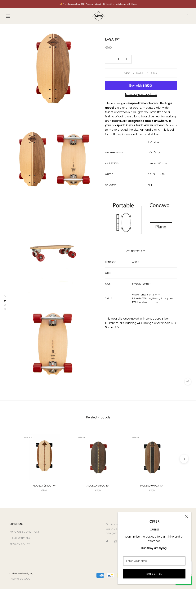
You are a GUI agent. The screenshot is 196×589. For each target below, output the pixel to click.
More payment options (141, 94)
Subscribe (154, 574)
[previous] (12, 459)
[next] (184, 459)
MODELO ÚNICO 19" (44, 485)
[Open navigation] (8, 16)
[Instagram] (115, 541)
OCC (27, 579)
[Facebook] (107, 541)
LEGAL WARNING (20, 538)
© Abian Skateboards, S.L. (21, 573)
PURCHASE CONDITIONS (25, 532)
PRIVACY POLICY (20, 544)
